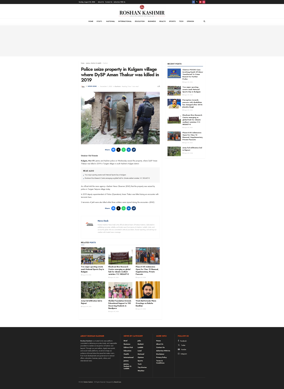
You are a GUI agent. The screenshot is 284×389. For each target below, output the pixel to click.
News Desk (92, 86)
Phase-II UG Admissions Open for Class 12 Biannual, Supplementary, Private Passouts (147, 270)
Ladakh (140, 347)
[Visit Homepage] (142, 12)
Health (162, 21)
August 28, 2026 (86, 306)
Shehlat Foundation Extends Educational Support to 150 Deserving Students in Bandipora (119, 305)
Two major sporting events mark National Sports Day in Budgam (105, 175)
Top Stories (142, 367)
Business (152, 21)
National (110, 21)
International (125, 21)
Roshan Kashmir (88, 382)
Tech (181, 21)
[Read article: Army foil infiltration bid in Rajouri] (93, 290)
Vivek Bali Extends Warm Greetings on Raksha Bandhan (146, 303)
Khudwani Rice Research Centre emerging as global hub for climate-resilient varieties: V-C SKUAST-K (117, 178)
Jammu (126, 361)
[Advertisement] (142, 40)
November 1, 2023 (106, 86)
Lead (139, 351)
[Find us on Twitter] (196, 2)
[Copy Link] (134, 150)
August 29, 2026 (86, 275)
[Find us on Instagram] (203, 2)
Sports (172, 21)
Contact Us (108, 2)
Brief (125, 341)
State (99, 21)
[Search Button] (204, 21)
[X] (118, 150)
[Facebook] (113, 150)
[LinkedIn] (129, 150)
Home (90, 21)
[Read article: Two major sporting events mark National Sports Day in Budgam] (93, 255)
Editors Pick (128, 347)
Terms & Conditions (160, 362)
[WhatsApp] (123, 150)
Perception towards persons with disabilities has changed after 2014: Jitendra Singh (192, 103)
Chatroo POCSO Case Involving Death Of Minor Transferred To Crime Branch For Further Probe (192, 74)
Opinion (190, 21)
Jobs (139, 341)
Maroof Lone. (117, 382)
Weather (141, 371)
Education (140, 21)
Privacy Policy (161, 357)
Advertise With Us (119, 2)
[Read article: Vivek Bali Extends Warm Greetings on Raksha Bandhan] (148, 290)
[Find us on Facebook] (193, 2)
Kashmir (105, 63)
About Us (101, 2)
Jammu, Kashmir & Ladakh (93, 63)
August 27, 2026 (141, 309)
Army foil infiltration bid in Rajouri (91, 302)
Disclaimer (160, 354)
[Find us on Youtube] (200, 2)
